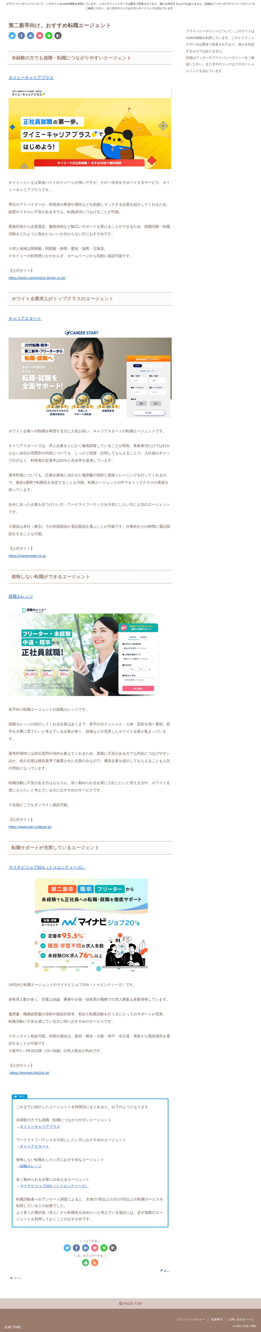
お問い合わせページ (241, 1319)
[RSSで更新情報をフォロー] (94, 1262)
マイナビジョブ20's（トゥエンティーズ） (47, 867)
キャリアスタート (25, 318)
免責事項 (216, 1319)
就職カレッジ (21, 596)
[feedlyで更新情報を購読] (85, 1262)
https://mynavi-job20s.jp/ (29, 1073)
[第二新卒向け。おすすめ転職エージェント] (30, 35)
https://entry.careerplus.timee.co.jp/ (37, 278)
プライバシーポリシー (191, 1319)
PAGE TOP (132, 1304)
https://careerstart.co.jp (27, 556)
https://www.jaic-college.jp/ (30, 827)
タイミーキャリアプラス (31, 77)
